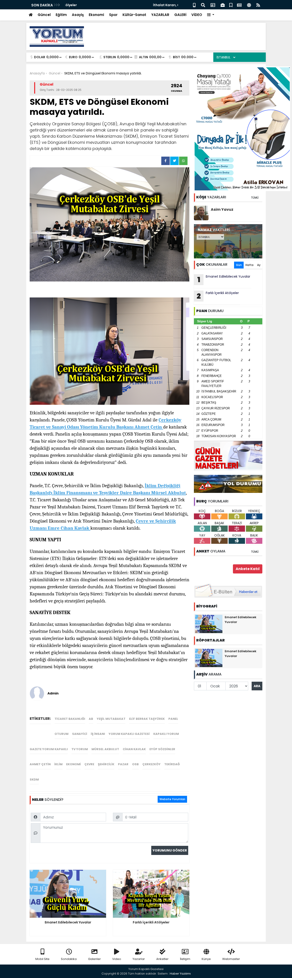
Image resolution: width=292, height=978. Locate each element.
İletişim (185, 959)
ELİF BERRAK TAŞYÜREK (147, 719)
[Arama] (203, 4)
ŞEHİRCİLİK (106, 764)
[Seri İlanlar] (231, 4)
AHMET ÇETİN (40, 764)
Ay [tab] (259, 265)
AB (91, 719)
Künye (206, 959)
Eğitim (61, 14)
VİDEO (196, 14)
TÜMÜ (255, 198)
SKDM (34, 779)
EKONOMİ (73, 764)
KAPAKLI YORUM (166, 734)
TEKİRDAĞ (172, 764)
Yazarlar (139, 959)
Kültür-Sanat (134, 14)
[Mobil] (194, 4)
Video (116, 959)
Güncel (44, 14)
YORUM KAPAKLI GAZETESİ (129, 734)
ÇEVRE (89, 764)
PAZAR (123, 764)
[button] (211, 15)
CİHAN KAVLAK (134, 749)
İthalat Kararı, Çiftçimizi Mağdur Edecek (98, 5)
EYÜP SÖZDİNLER (162, 749)
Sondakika (69, 959)
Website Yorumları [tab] (172, 799)
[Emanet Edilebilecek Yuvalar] (208, 623)
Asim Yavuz (222, 209)
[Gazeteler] (239, 4)
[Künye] (249, 4)
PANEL (173, 719)
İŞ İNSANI (98, 734)
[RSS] (258, 4)
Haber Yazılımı (180, 973)
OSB (135, 764)
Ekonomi (96, 14)
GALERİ (180, 14)
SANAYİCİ (79, 734)
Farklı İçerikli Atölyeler (218, 296)
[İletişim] (212, 4)
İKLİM (58, 764)
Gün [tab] (239, 265)
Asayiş (78, 14)
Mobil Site (42, 959)
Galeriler (94, 959)
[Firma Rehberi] (222, 4)
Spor (113, 14)
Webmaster (231, 959)
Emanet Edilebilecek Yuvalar (223, 279)
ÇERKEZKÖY (151, 764)
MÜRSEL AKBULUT (105, 749)
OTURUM (61, 734)
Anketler (162, 959)
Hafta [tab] (249, 265)
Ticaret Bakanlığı (70, 719)
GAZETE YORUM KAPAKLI (49, 749)
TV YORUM (79, 749)
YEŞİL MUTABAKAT (111, 719)
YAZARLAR (160, 14)
